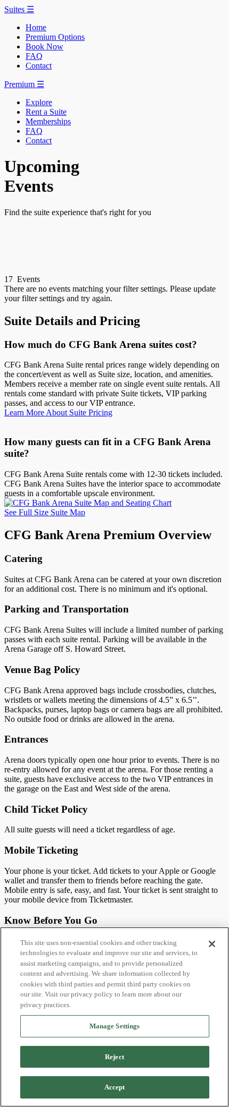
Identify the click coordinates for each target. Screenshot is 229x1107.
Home (36, 27)
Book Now (44, 46)
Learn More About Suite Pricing (58, 412)
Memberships (48, 121)
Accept (114, 1087)
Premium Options (55, 36)
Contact (39, 65)
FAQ (34, 56)
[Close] (212, 944)
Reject (114, 1057)
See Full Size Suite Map (44, 512)
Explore (39, 102)
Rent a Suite (46, 111)
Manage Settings (114, 1026)
